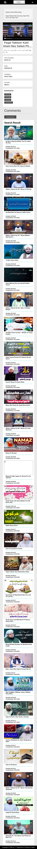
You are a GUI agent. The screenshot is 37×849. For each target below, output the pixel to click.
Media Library (18, 12)
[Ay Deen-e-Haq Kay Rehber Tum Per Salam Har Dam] (18, 133)
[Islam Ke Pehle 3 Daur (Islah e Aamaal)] (18, 708)
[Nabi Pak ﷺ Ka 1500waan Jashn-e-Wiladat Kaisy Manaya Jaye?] (18, 683)
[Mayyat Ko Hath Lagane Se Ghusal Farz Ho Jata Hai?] (18, 467)
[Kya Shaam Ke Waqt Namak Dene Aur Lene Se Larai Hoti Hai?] (18, 586)
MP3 (7, 97)
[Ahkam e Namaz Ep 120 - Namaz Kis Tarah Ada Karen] (18, 420)
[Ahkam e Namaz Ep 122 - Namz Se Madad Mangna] (18, 299)
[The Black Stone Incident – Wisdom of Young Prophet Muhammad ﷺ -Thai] (18, 324)
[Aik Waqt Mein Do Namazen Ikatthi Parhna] (18, 204)
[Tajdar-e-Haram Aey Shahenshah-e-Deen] (18, 563)
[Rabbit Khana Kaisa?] (18, 517)
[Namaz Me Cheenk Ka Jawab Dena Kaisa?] (18, 397)
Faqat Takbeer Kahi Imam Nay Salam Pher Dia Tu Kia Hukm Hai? (17, 16)
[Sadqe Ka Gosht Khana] (18, 804)
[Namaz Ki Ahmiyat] (18, 444)
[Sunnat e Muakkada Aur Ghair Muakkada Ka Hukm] (18, 731)
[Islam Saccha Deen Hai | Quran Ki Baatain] (18, 157)
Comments (10, 117)
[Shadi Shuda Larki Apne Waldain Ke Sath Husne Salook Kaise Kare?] (18, 492)
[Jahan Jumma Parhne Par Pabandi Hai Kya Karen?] (18, 349)
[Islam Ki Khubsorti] (18, 756)
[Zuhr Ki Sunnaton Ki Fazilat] (18, 540)
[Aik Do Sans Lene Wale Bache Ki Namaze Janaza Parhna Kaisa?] (18, 611)
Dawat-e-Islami (10, 12)
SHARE (8, 102)
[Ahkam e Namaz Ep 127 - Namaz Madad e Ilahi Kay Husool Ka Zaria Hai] (18, 227)
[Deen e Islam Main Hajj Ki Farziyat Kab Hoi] (18, 660)
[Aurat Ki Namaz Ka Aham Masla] (18, 373)
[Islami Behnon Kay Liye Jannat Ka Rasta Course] (18, 275)
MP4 (7, 94)
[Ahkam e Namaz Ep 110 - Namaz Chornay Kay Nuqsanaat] (18, 779)
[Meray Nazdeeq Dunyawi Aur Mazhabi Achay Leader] (18, 636)
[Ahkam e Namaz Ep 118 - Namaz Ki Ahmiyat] (18, 180)
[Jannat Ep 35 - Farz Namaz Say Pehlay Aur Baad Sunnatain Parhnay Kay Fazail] (18, 827)
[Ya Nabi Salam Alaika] (18, 251)
